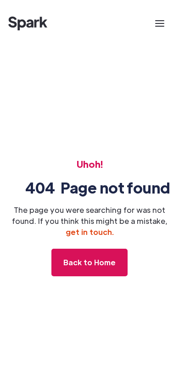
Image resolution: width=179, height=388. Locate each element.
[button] (160, 23)
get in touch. (90, 232)
